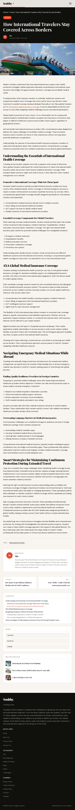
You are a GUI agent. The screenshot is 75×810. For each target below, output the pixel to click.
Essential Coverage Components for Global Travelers (25, 606)
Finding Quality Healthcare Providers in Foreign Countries (25, 614)
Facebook (10, 641)
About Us (6, 737)
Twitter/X (10, 635)
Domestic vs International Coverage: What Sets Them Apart (28, 603)
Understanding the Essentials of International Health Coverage (27, 601)
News (5, 765)
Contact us (7, 745)
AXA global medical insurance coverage (24, 107)
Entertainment (8, 758)
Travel (11, 12)
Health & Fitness (8, 762)
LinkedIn (9, 646)
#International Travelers (17, 543)
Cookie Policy (7, 789)
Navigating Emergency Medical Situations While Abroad (24, 612)
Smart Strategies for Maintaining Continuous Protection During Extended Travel (32, 620)
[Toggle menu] (70, 3)
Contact (6, 793)
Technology (7, 773)
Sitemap (6, 796)
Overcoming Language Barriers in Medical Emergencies (24, 617)
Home (5, 12)
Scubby (7, 3)
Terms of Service (9, 785)
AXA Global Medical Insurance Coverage (19, 609)
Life (4, 754)
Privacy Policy (7, 741)
